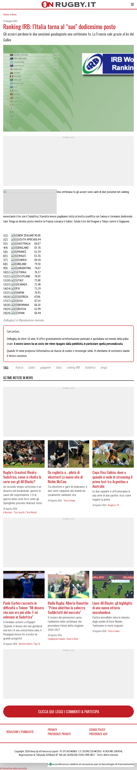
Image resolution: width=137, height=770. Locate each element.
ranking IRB (73, 367)
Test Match (31, 512)
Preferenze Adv (98, 734)
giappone (45, 367)
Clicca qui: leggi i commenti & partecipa (68, 711)
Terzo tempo (69, 500)
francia (19, 367)
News (14, 14)
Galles (31, 367)
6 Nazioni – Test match (13, 512)
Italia (58, 367)
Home (6, 14)
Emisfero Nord (25, 643)
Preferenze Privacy (59, 734)
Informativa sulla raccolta (13, 768)
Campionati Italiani (56, 639)
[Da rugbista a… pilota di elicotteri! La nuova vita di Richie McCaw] (68, 454)
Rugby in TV (113, 505)
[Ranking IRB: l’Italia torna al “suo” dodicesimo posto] (68, 89)
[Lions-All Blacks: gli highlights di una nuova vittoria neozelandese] (113, 585)
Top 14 (37, 643)
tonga (103, 367)
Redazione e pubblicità (20, 732)
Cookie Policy (97, 730)
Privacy (52, 730)
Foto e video (114, 631)
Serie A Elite (72, 639)
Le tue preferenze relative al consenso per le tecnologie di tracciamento (90, 764)
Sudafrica (90, 367)
